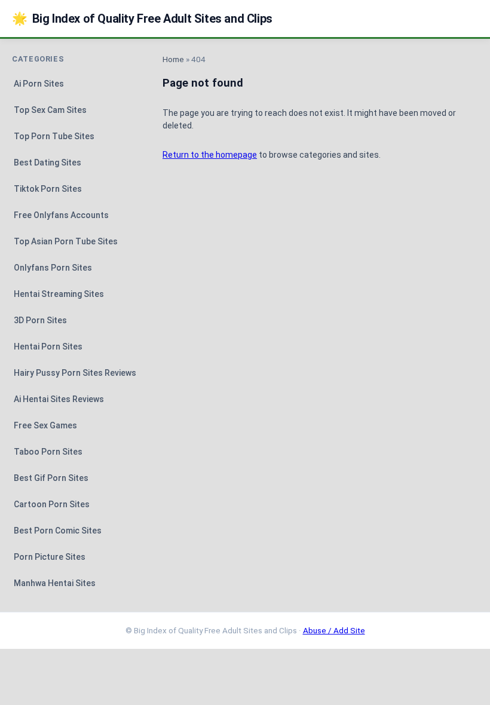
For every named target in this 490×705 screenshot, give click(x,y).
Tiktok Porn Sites (48, 189)
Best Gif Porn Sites (51, 478)
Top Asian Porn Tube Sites (66, 241)
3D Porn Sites (40, 320)
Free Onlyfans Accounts (61, 215)
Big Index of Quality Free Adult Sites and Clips (142, 18)
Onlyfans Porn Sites (53, 267)
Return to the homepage (210, 155)
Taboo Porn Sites (48, 451)
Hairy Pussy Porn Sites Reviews (75, 373)
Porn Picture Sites (49, 557)
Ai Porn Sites (39, 83)
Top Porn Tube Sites (54, 136)
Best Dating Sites (47, 162)
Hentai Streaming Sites (59, 294)
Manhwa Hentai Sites (55, 583)
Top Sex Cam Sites (50, 110)
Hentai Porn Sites (48, 346)
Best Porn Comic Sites (58, 530)
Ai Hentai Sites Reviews (59, 399)
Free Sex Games (45, 425)
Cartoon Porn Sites (52, 504)
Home (173, 59)
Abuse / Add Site (334, 630)
